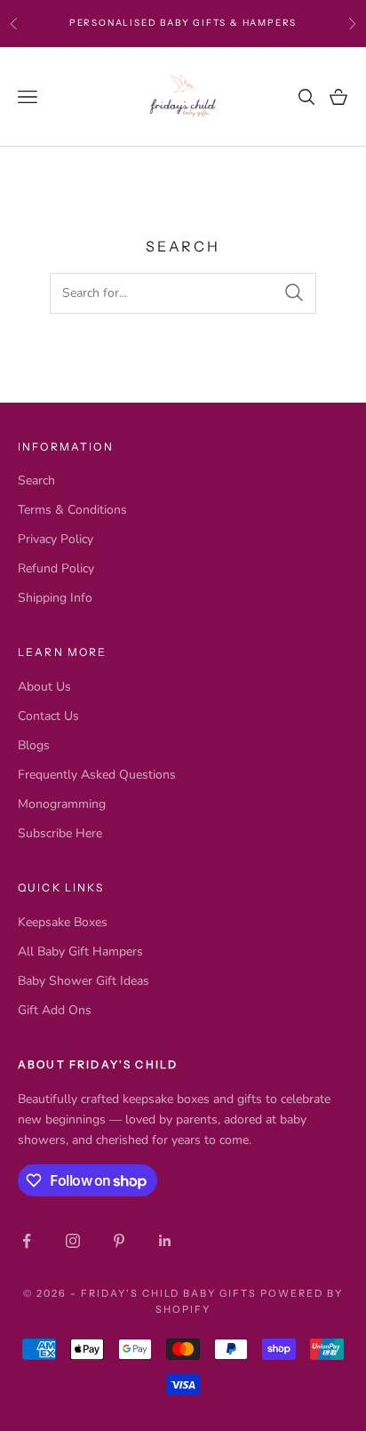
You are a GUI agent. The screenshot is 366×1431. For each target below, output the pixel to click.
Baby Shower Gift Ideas (83, 980)
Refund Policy (56, 568)
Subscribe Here (60, 833)
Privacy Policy (55, 539)
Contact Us (48, 716)
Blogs (34, 745)
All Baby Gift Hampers (80, 951)
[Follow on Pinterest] (119, 1241)
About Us (44, 686)
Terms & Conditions (72, 509)
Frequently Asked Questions (97, 774)
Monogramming (62, 803)
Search (36, 480)
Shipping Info (55, 597)
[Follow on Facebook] (27, 1241)
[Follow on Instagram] (73, 1241)
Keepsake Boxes (62, 922)
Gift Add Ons (55, 1010)
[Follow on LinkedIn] (165, 1241)
